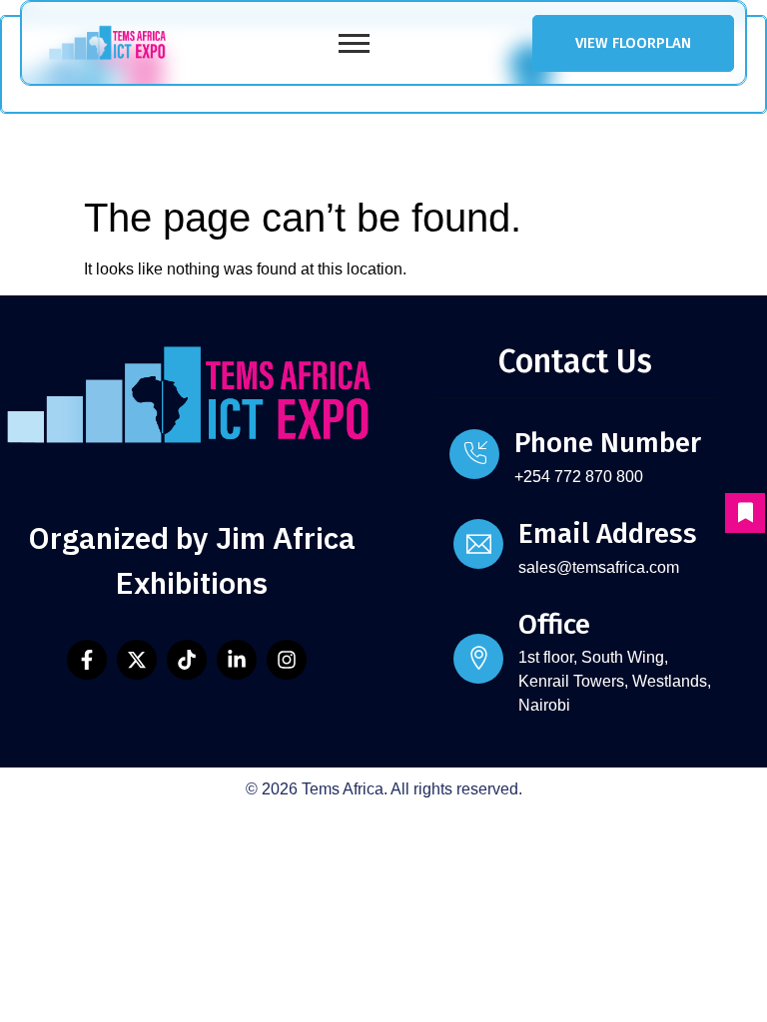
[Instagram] (287, 660)
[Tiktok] (187, 660)
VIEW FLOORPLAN (633, 43)
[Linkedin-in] (237, 660)
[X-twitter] (137, 660)
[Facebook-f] (87, 660)
